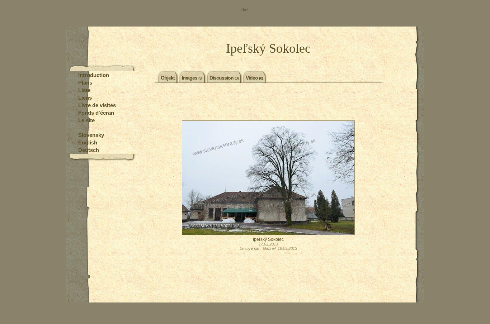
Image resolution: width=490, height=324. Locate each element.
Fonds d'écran (96, 113)
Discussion (224, 78)
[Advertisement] (268, 102)
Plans (85, 83)
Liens (85, 98)
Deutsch (88, 150)
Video (254, 78)
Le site (86, 120)
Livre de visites (97, 105)
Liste (84, 90)
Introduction (93, 75)
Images (192, 78)
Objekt (168, 78)
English (87, 142)
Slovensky (91, 135)
